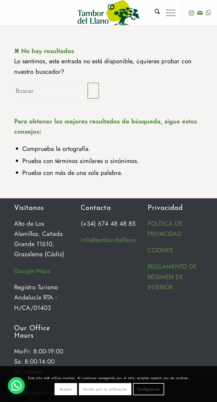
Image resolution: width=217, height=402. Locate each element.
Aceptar (66, 389)
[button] (16, 385)
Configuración (148, 389)
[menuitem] (154, 12)
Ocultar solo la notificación (105, 389)
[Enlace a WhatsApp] (208, 12)
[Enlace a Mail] (200, 12)
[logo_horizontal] (108, 12)
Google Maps (32, 270)
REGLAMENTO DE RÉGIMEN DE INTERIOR (172, 277)
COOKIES (160, 250)
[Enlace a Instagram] (191, 12)
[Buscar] (154, 12)
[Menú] (167, 12)
